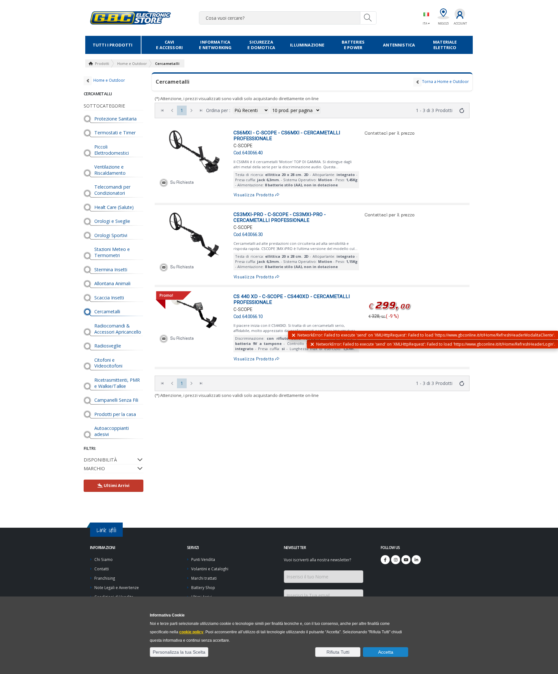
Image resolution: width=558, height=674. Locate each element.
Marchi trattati (204, 578)
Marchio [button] (94, 468)
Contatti (101, 568)
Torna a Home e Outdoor (445, 81)
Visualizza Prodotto (254, 194)
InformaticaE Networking (215, 44)
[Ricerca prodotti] (368, 18)
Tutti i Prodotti (113, 45)
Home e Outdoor (132, 63)
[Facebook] (385, 559)
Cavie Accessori (169, 44)
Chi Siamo (103, 559)
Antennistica (399, 45)
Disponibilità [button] (100, 460)
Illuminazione (307, 45)
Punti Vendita (203, 559)
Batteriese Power (353, 44)
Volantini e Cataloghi (209, 568)
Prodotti (102, 63)
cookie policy (191, 632)
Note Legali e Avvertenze (116, 587)
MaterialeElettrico (445, 44)
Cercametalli (167, 63)
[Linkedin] (416, 559)
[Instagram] (395, 559)
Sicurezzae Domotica (261, 44)
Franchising (104, 578)
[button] (179, 652)
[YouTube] (405, 559)
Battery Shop (203, 587)
